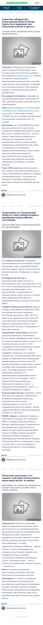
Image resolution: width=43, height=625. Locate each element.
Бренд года (19, 8)
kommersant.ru (23, 75)
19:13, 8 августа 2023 (35, 206)
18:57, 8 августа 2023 (35, 469)
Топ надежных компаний (34, 8)
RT (19, 529)
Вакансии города (6, 8)
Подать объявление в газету (17, 3)
